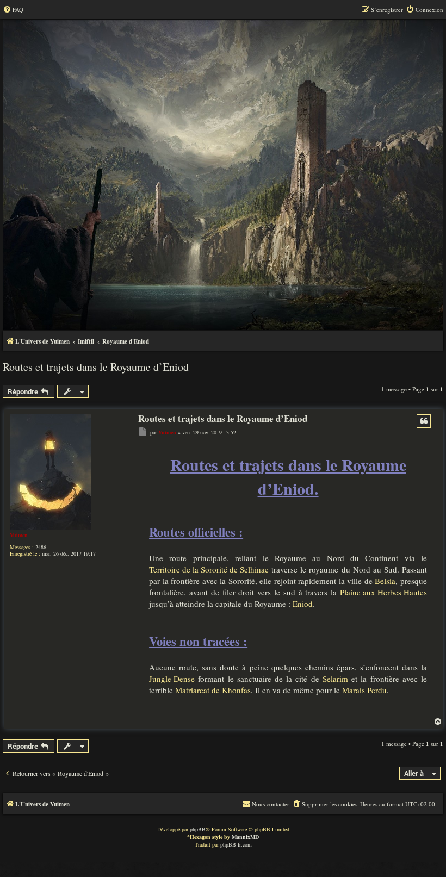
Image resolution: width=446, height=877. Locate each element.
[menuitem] (13, 9)
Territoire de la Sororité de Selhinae (209, 569)
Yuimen (19, 535)
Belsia (385, 580)
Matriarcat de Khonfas (213, 690)
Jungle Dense (172, 678)
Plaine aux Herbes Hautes (383, 592)
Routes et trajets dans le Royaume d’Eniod (96, 366)
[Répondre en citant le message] (424, 420)
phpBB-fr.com (236, 844)
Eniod (303, 603)
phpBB (198, 829)
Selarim (335, 678)
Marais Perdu (364, 690)
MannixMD (245, 837)
